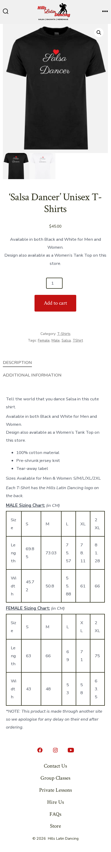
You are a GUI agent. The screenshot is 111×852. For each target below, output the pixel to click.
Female (44, 340)
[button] (99, 32)
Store (55, 825)
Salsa (66, 340)
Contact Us (55, 765)
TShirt (78, 340)
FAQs (55, 814)
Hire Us (55, 802)
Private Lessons (55, 790)
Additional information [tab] (32, 375)
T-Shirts (64, 333)
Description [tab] (17, 362)
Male (56, 340)
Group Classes (55, 777)
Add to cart (55, 302)
